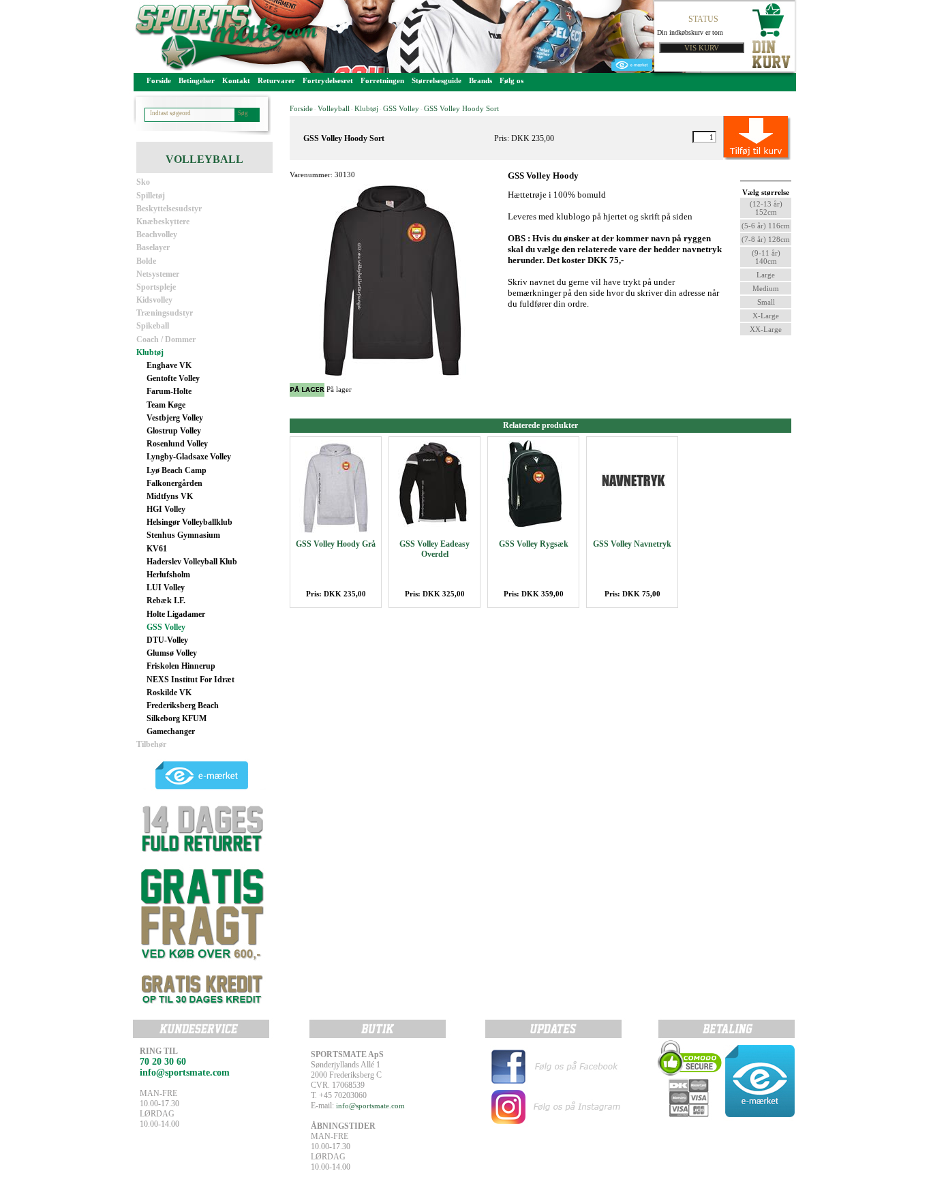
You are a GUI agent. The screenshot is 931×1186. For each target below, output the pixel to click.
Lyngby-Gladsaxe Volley (189, 456)
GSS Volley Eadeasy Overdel (434, 549)
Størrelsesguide (436, 80)
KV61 (157, 548)
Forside (159, 80)
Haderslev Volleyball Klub (192, 561)
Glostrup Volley (174, 431)
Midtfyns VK (170, 496)
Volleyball (334, 108)
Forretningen (382, 80)
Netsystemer (157, 274)
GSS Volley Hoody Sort (461, 108)
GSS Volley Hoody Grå (336, 544)
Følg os (511, 80)
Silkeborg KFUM (177, 718)
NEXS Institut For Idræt (190, 679)
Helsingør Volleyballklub (189, 522)
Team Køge (166, 405)
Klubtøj (150, 352)
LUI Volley (166, 587)
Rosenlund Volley (177, 443)
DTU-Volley (167, 640)
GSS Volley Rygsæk (533, 544)
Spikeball (152, 326)
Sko (143, 182)
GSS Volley (166, 627)
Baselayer (153, 247)
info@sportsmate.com (370, 1105)
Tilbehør (151, 744)
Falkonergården (174, 483)
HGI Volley (166, 509)
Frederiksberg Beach (183, 705)
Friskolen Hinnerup (181, 666)
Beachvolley (156, 234)
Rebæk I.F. (166, 600)
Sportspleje (156, 287)
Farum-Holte (169, 391)
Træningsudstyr (164, 313)
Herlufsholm (168, 574)
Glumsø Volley (172, 653)
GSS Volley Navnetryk (632, 544)
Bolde (146, 261)
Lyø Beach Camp (177, 470)
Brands (480, 80)
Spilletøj (150, 195)
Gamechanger (171, 731)
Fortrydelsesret (328, 80)
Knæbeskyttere (162, 221)
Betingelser (197, 80)
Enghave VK (169, 365)
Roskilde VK (169, 692)
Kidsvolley (154, 300)
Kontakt (236, 80)
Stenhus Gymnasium (183, 535)
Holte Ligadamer (176, 614)
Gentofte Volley (173, 378)
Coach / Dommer (166, 339)
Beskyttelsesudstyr (169, 208)
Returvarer (276, 80)
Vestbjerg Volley (175, 418)
